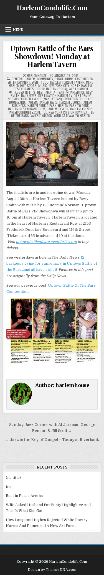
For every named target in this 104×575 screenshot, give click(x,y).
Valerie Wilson (41, 115)
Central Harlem (23, 78)
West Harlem (78, 88)
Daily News (29, 95)
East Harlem (84, 78)
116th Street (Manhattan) (44, 92)
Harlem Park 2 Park (41, 105)
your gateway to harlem (72, 115)
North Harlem (81, 85)
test (9, 487)
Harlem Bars (48, 102)
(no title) (13, 477)
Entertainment (19, 82)
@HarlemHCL (75, 92)
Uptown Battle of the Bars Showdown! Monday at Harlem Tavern (52, 56)
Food (45, 82)
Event (36, 82)
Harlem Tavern (73, 82)
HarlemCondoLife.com (24, 112)
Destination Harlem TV (55, 95)
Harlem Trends (81, 108)
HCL (44, 112)
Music (42, 85)
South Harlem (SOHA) (51, 88)
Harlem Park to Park (73, 105)
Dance (59, 78)
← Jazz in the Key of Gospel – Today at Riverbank (52, 440)
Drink (69, 78)
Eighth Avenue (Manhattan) (41, 98)
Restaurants (24, 88)
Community (45, 78)
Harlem (55, 82)
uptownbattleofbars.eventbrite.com (46, 242)
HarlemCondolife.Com (52, 7)
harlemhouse (37, 75)
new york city (59, 112)
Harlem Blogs (69, 102)
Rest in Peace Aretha (24, 496)
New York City (59, 85)
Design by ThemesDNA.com (52, 570)
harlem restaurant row (26, 108)
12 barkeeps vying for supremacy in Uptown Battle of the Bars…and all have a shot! (51, 263)
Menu (18, 30)
